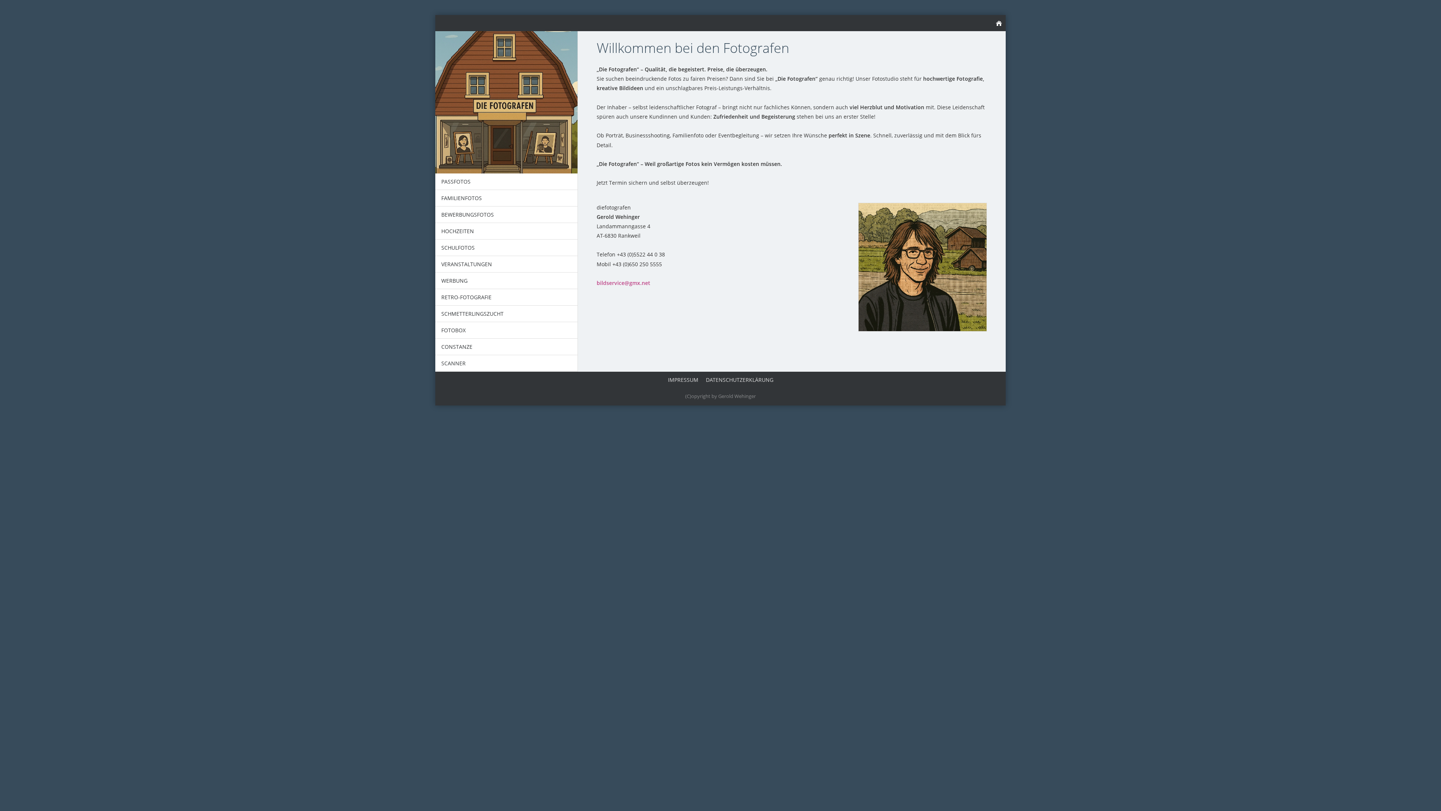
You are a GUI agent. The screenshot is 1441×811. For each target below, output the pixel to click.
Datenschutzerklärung (739, 379)
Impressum (683, 379)
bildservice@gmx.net (623, 282)
